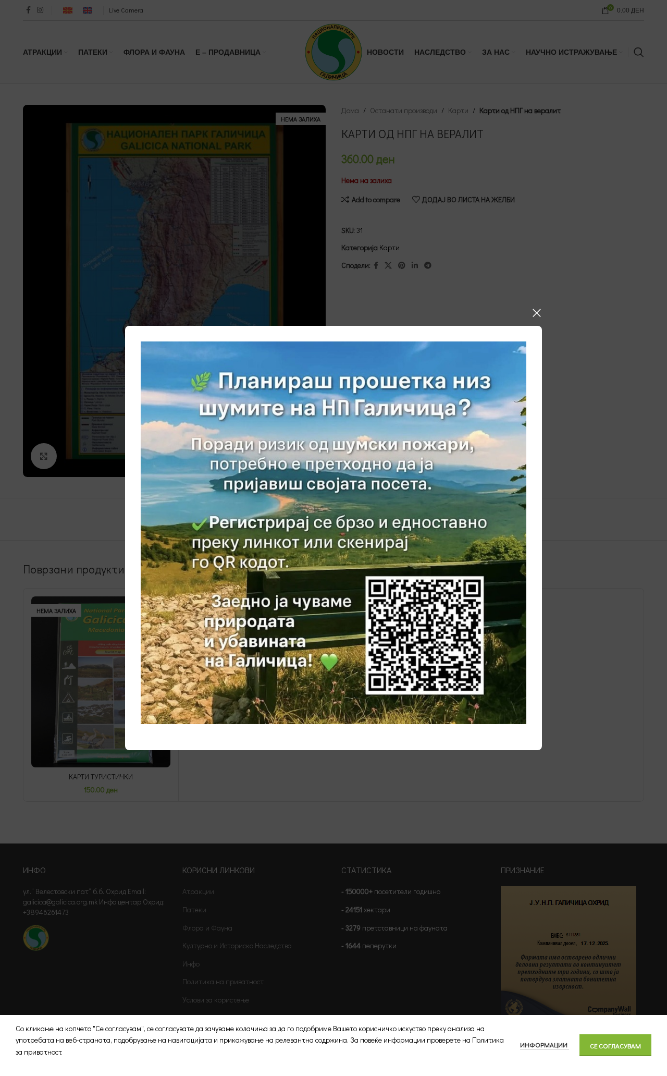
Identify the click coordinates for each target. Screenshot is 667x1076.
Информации (544, 1044)
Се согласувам (615, 1045)
